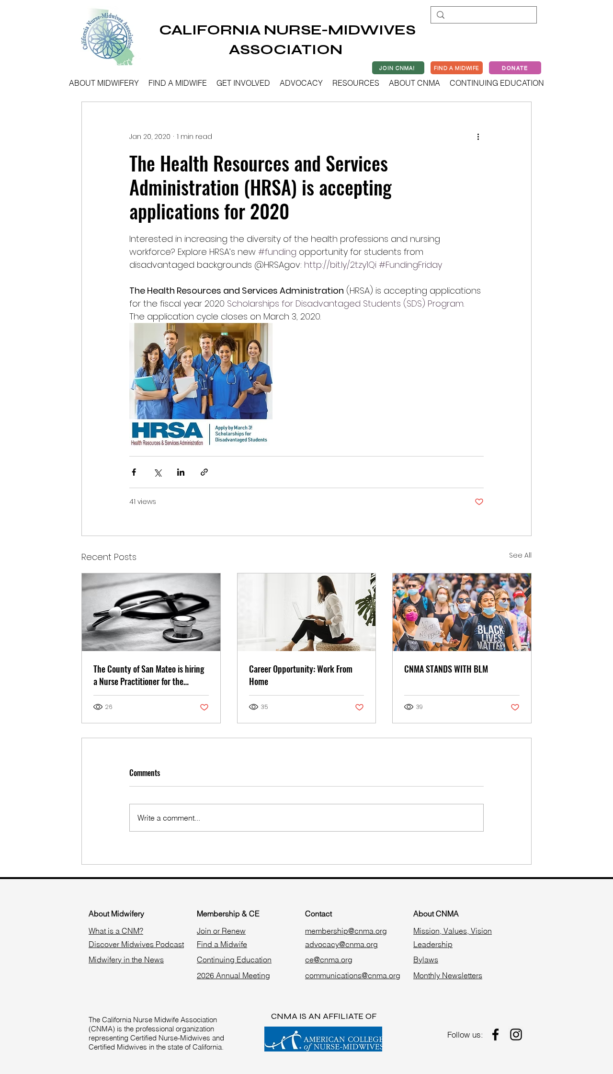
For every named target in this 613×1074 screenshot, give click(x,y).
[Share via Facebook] (133, 472)
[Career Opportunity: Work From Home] (307, 612)
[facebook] (495, 1034)
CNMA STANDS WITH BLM (446, 669)
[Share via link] (204, 472)
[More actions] (478, 136)
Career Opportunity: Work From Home (300, 675)
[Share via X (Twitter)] (157, 472)
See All (520, 555)
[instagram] (516, 1034)
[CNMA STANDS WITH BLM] (462, 612)
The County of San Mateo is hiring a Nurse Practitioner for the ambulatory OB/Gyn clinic (148, 675)
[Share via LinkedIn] (180, 472)
